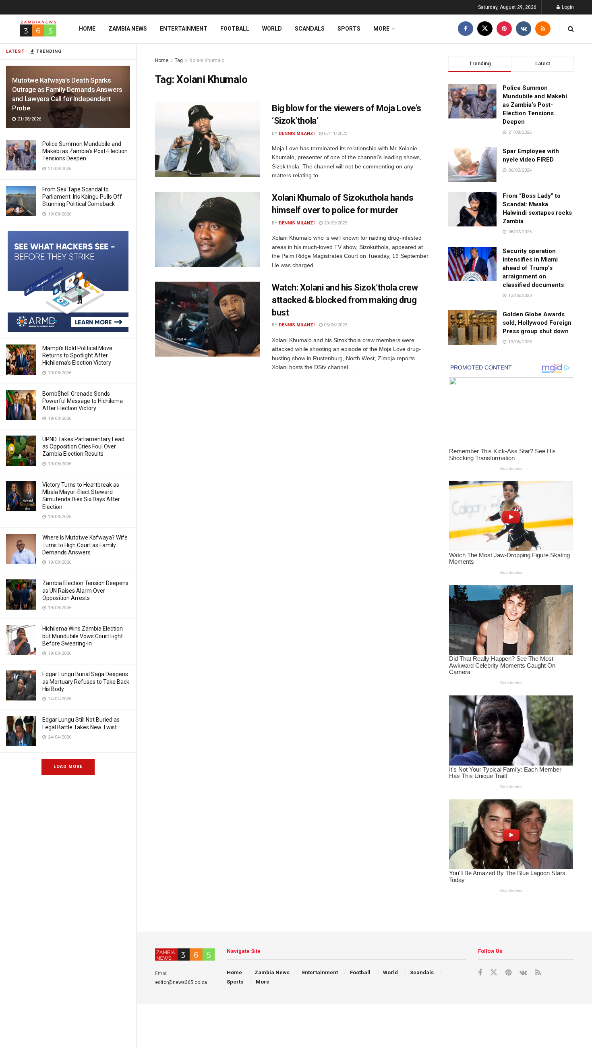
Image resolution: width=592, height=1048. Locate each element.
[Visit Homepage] (38, 29)
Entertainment (183, 28)
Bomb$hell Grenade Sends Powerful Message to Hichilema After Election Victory (82, 400)
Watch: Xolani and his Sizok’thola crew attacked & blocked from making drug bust (345, 300)
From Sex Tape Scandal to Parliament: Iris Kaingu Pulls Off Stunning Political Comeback (82, 196)
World (272, 28)
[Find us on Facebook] (465, 29)
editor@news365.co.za (181, 982)
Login (567, 7)
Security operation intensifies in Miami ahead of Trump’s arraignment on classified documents (533, 267)
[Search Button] (571, 29)
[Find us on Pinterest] (504, 29)
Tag (179, 60)
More (381, 28)
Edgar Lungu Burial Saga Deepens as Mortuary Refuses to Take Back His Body (85, 681)
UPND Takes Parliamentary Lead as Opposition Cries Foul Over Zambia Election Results (83, 446)
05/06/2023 (335, 325)
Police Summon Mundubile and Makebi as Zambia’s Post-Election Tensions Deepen (85, 151)
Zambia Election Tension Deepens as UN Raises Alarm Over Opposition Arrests (85, 590)
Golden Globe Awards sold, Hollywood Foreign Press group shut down (537, 323)
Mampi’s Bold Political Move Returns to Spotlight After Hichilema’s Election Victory (77, 355)
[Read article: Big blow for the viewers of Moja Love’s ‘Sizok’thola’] (207, 139)
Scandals (310, 28)
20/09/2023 (335, 223)
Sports (348, 28)
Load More (68, 766)
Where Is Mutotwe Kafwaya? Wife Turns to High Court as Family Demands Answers (85, 544)
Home (87, 28)
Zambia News (127, 28)
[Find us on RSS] (543, 29)
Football (234, 28)
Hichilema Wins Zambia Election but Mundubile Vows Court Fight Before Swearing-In (82, 635)
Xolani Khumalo (206, 60)
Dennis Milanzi (297, 133)
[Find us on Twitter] (485, 29)
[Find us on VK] (523, 29)
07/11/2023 (335, 133)
